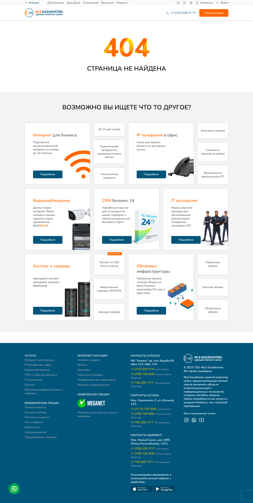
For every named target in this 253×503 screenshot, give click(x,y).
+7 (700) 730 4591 (151, 375)
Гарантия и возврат (90, 375)
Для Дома (73, 3)
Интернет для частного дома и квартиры (98, 414)
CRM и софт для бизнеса (41, 375)
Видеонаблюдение (37, 370)
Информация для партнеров (96, 380)
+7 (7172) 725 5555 (151, 409)
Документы (32, 427)
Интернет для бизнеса (39, 360)
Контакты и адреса (37, 417)
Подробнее (47, 174)
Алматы (34, 3)
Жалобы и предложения (94, 385)
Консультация (213, 13)
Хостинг (30, 385)
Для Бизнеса (55, 3)
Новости (122, 3)
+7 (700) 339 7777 (150, 448)
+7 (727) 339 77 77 (181, 13)
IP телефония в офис (38, 365)
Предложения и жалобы (41, 437)
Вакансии (107, 3)
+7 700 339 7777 (150, 384)
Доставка (84, 370)
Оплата (82, 365)
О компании (90, 3)
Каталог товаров (88, 360)
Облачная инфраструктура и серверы (44, 391)
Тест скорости (34, 422)
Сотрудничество (35, 432)
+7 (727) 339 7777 (150, 369)
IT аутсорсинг (34, 380)
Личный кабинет (35, 407)
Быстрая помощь (36, 412)
